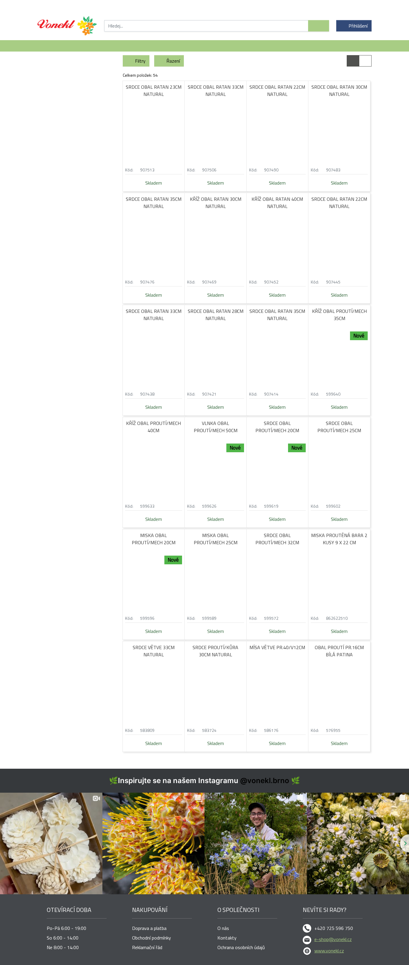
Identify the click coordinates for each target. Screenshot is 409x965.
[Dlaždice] (353, 61)
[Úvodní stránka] (67, 25)
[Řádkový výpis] (365, 61)
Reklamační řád (147, 947)
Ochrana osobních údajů (241, 947)
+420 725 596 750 (333, 928)
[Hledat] (318, 25)
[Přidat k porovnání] (179, 170)
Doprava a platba (149, 928)
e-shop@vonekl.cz (333, 939)
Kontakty (227, 937)
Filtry (140, 60)
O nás (223, 928)
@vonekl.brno (264, 780)
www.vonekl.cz (329, 950)
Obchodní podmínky (151, 937)
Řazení (173, 60)
